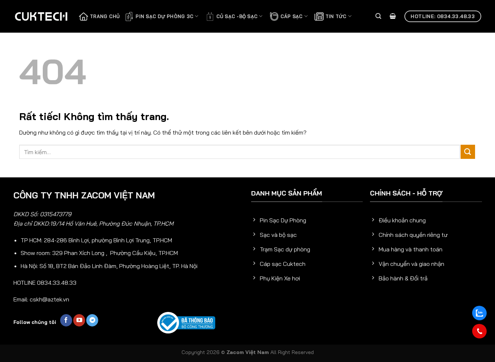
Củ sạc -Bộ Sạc (237, 16)
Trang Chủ (105, 16)
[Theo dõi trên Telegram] (92, 320)
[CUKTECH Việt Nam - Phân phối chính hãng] (41, 16)
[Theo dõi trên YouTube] (79, 320)
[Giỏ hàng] (393, 16)
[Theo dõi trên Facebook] (66, 320)
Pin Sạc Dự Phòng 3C (165, 16)
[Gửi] (468, 152)
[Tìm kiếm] (378, 16)
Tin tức (336, 16)
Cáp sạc (291, 16)
